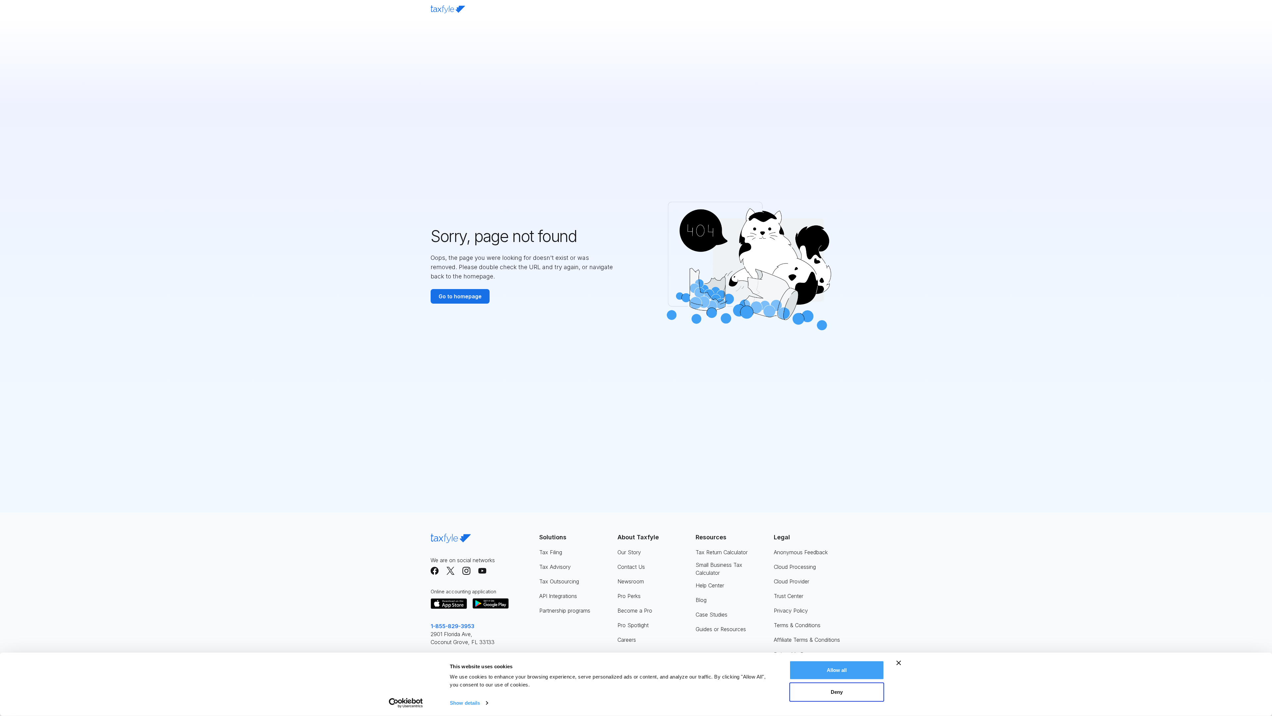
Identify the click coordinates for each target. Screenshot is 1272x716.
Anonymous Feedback (801, 552)
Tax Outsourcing (559, 581)
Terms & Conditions (797, 625)
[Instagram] (466, 571)
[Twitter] (450, 571)
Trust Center (788, 596)
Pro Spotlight (633, 625)
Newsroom (630, 581)
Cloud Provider (791, 581)
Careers (626, 639)
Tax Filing (550, 552)
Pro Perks (629, 596)
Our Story (629, 552)
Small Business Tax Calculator (719, 569)
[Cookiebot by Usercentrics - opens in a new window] (406, 703)
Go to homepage (460, 296)
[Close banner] (898, 663)
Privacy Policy (791, 610)
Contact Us (631, 567)
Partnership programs (564, 610)
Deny (837, 691)
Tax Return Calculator (722, 552)
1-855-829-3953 (452, 626)
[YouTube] (482, 571)
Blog (701, 600)
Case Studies (711, 614)
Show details (465, 703)
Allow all (837, 670)
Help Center (710, 585)
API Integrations (558, 596)
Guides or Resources (721, 629)
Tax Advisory (555, 567)
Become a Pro (634, 610)
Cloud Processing (795, 567)
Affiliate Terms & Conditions (807, 639)
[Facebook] (435, 571)
